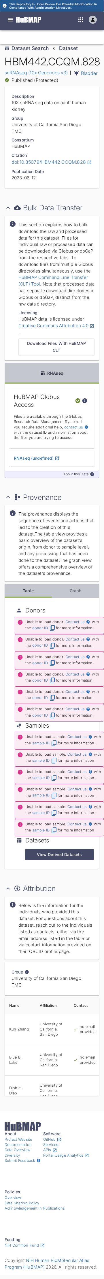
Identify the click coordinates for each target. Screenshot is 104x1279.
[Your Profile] (92, 19)
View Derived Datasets (59, 854)
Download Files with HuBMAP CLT (56, 347)
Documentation (18, 1144)
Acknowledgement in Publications (35, 1208)
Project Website (18, 1139)
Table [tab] (28, 590)
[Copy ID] (60, 37)
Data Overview (17, 1150)
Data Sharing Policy (22, 1203)
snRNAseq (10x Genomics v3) (36, 73)
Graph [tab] (76, 590)
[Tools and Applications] (80, 19)
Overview (13, 1197)
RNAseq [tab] (55, 373)
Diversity (12, 1155)
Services (50, 1144)
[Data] (10, 19)
